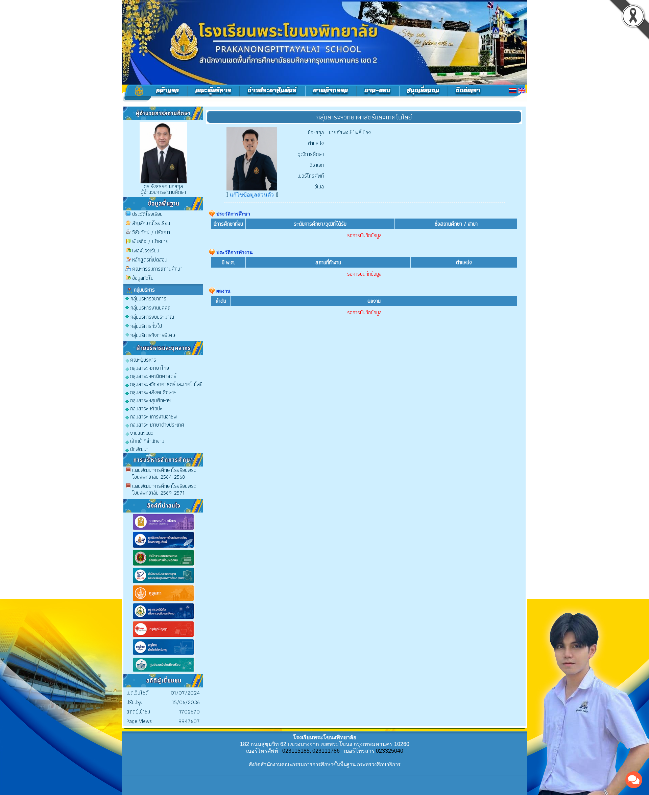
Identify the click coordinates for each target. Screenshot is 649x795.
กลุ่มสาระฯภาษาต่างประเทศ (156, 424)
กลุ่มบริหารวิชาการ (148, 298)
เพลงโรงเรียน (145, 250)
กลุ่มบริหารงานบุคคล (150, 307)
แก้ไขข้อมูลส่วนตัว (252, 195)
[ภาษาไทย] (512, 90)
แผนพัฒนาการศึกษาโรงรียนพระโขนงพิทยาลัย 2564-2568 (164, 473)
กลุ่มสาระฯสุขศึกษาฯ (150, 400)
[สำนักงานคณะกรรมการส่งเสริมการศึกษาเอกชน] (163, 565)
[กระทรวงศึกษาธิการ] (163, 529)
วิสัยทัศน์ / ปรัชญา (151, 232)
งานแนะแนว (141, 432)
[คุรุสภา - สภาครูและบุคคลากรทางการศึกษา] (163, 600)
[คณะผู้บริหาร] (214, 93)
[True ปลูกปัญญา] (163, 636)
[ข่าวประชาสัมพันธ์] (273, 93)
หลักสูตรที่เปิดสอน (149, 259)
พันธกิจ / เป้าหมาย (150, 241)
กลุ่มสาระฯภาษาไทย (149, 367)
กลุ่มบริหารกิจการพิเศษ (152, 335)
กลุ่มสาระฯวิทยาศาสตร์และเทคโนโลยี (165, 384)
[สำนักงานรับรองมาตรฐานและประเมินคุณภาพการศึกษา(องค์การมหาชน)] (163, 582)
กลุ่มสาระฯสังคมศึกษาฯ (152, 392)
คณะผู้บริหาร (142, 359)
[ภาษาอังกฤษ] (522, 90)
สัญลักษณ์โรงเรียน (151, 223)
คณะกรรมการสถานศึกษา (157, 269)
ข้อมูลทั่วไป (142, 278)
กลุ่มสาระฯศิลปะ (145, 408)
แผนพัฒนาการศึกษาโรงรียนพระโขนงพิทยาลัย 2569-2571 (164, 489)
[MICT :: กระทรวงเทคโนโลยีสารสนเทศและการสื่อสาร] (163, 618)
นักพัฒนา (138, 449)
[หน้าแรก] (155, 93)
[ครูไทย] (163, 654)
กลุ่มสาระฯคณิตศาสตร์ (152, 376)
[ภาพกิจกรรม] (331, 93)
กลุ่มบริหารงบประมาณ (152, 317)
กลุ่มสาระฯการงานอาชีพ (153, 416)
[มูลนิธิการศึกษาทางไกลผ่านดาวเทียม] (163, 547)
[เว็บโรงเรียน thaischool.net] (163, 672)
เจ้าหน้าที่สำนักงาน (146, 441)
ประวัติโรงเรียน (147, 214)
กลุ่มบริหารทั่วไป (146, 326)
